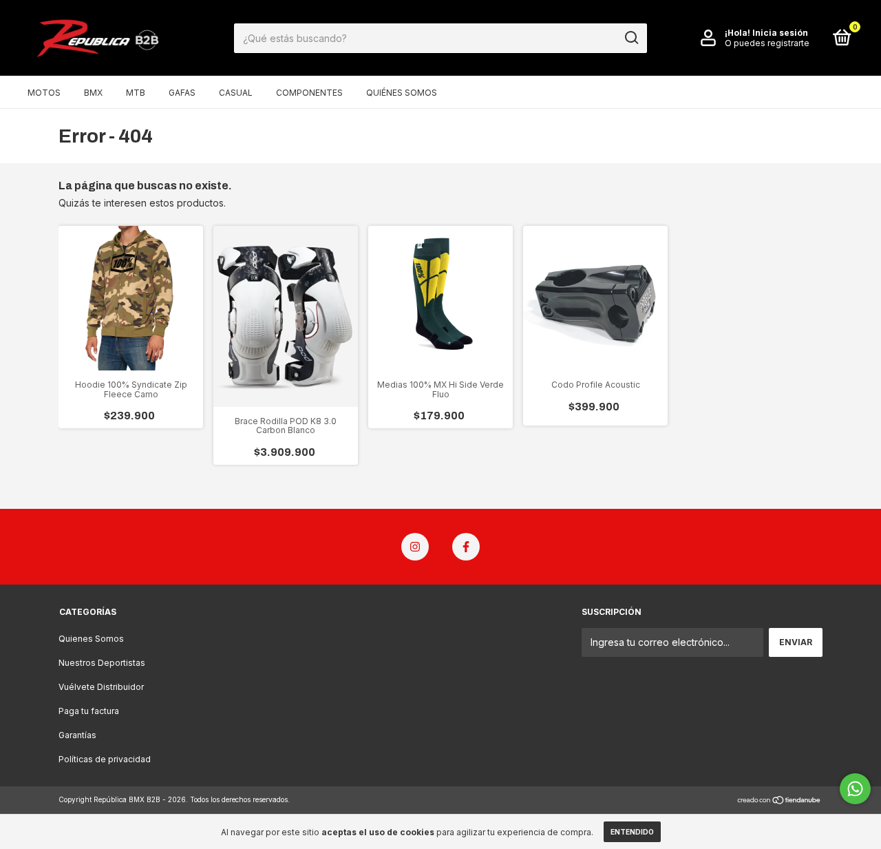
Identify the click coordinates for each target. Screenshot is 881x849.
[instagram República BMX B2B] (415, 546)
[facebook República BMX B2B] (466, 546)
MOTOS (44, 92)
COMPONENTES (309, 92)
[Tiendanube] (779, 801)
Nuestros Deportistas (102, 663)
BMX (93, 92)
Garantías (77, 735)
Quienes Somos (91, 638)
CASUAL (236, 92)
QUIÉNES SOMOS (401, 92)
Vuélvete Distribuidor (101, 687)
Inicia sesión (780, 33)
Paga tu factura (89, 711)
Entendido (632, 832)
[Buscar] (630, 37)
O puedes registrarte (767, 43)
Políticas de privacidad (105, 759)
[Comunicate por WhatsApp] (855, 788)
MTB (135, 92)
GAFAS (182, 92)
